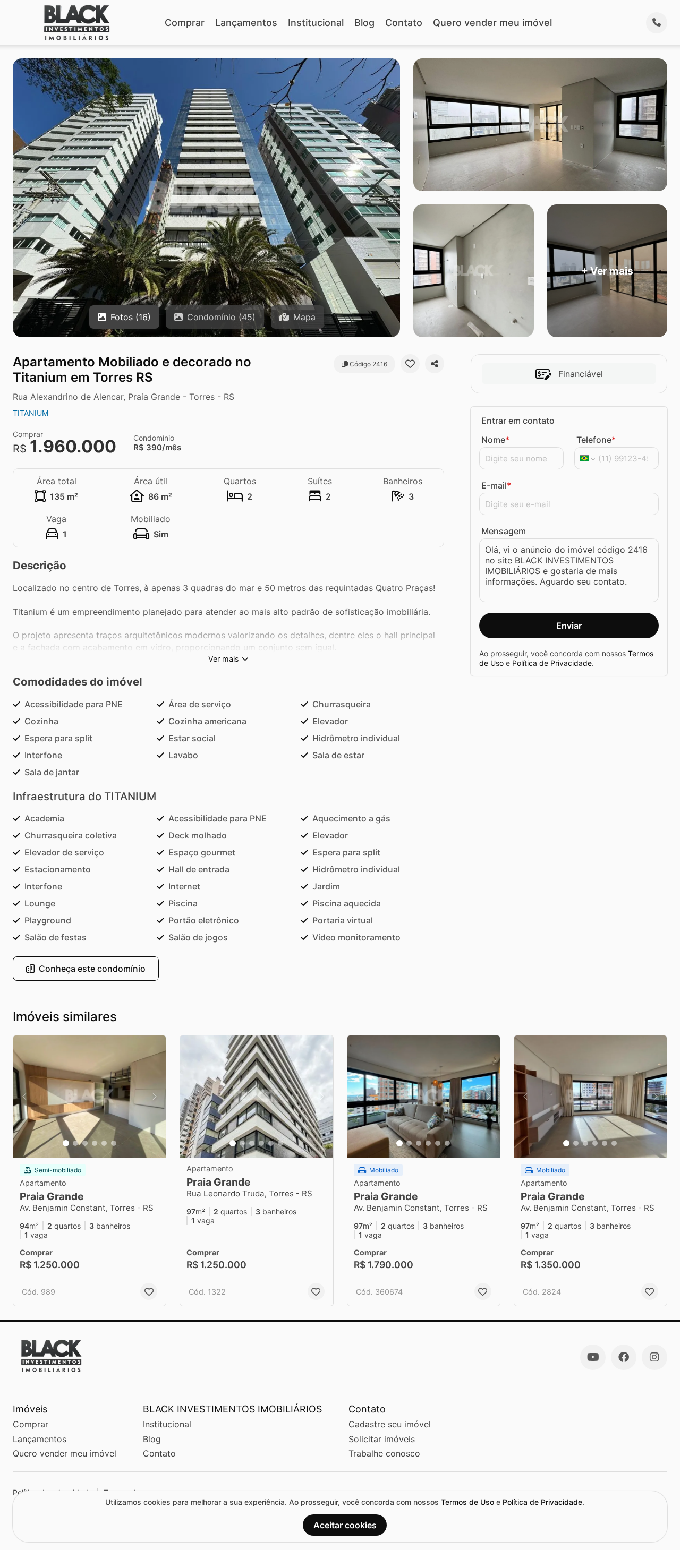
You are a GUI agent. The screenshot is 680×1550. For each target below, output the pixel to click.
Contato (403, 22)
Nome (495, 439)
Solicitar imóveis (381, 1439)
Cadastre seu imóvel (389, 1424)
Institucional (316, 22)
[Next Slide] (154, 1096)
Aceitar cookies (345, 1525)
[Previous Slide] (24, 1096)
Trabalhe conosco (384, 1453)
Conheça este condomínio (92, 968)
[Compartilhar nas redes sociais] (434, 363)
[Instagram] (654, 1357)
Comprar (185, 22)
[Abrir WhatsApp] (653, 1523)
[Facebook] (623, 1357)
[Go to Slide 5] (104, 1143)
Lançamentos (246, 22)
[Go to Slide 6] (113, 1143)
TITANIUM (30, 412)
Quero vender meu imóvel (492, 22)
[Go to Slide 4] (94, 1143)
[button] (89, 1096)
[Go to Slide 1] (66, 1143)
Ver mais (223, 658)
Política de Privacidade (552, 662)
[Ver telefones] (656, 22)
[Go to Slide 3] (85, 1143)
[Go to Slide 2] (75, 1143)
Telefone (596, 439)
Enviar (569, 625)
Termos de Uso (467, 1501)
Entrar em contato (518, 420)
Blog (364, 22)
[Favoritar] (410, 363)
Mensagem (503, 531)
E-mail (496, 485)
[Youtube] (593, 1357)
